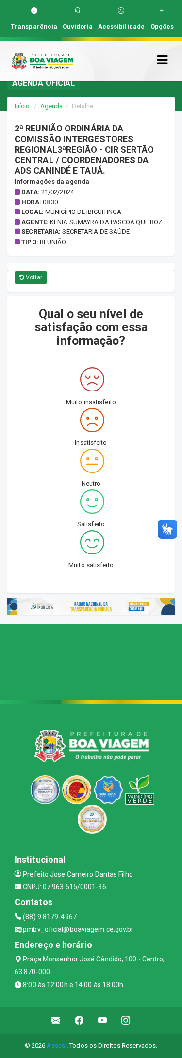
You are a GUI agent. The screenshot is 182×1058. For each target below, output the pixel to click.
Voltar (33, 277)
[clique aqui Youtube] (102, 1020)
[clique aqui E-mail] (56, 1020)
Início (22, 106)
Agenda (51, 106)
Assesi (56, 1045)
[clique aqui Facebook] (79, 1020)
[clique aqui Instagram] (125, 1020)
